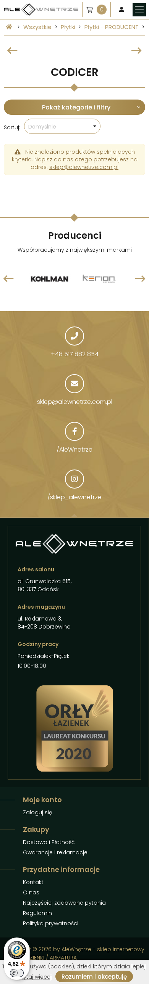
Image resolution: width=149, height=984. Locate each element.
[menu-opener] (139, 9)
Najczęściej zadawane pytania (64, 903)
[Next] (136, 51)
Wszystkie (37, 27)
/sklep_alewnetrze (74, 497)
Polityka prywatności (50, 923)
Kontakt (33, 882)
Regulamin (37, 913)
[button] (62, 126)
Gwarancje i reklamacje (55, 852)
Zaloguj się (37, 812)
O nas (31, 892)
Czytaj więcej (34, 977)
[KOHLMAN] (50, 262)
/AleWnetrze (74, 449)
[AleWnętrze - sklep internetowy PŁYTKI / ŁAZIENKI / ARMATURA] (41, 9)
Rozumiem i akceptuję (94, 977)
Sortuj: (12, 127)
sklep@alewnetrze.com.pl (83, 167)
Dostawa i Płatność (49, 842)
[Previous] (13, 51)
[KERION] (99, 262)
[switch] (17, 973)
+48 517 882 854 (75, 354)
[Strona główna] (9, 27)
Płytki (68, 27)
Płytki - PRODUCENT (111, 27)
